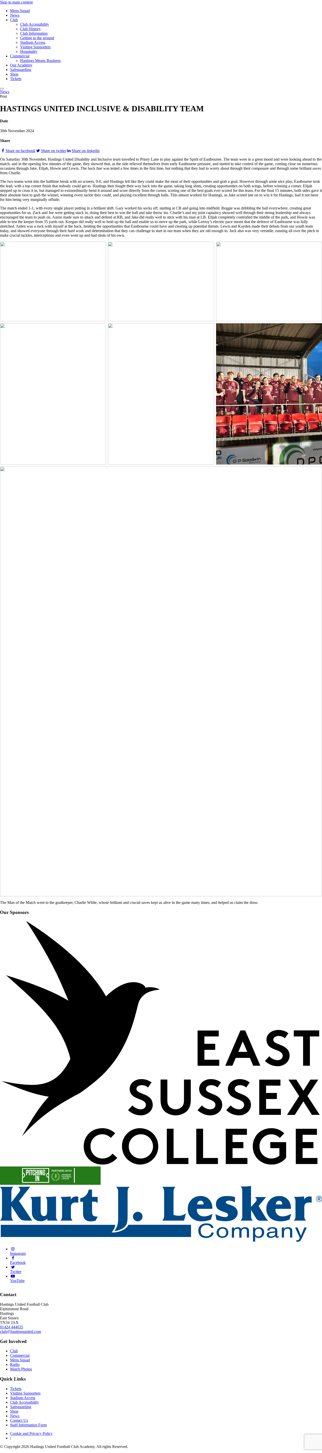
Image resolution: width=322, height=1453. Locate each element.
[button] (2, 88)
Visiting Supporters (35, 47)
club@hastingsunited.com (20, 1331)
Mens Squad (20, 11)
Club (14, 20)
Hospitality (28, 51)
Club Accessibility (34, 24)
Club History (30, 29)
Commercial (19, 56)
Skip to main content (16, 2)
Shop (14, 74)
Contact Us (19, 1420)
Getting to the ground (37, 38)
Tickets (15, 79)
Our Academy (21, 65)
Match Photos (21, 1369)
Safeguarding (20, 69)
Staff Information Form (28, 1425)
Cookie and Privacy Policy (31, 1433)
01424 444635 (11, 1327)
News (14, 15)
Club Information (34, 33)
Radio (15, 1364)
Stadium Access (32, 42)
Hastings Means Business (40, 60)
